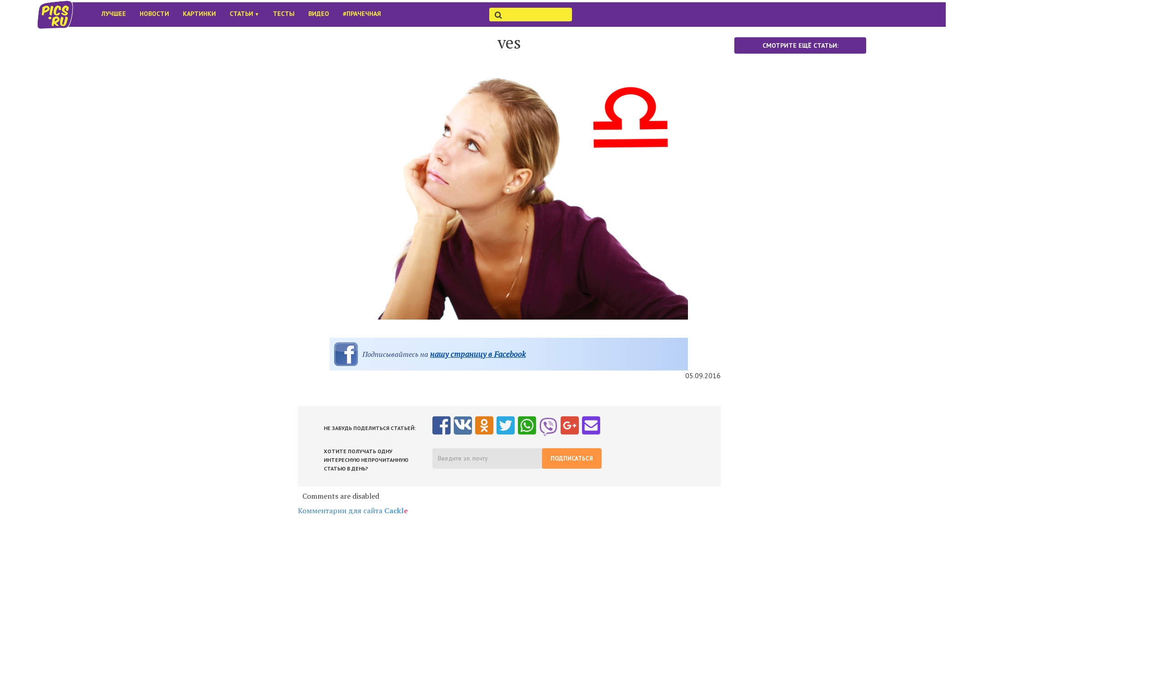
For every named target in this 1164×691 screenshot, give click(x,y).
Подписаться (572, 458)
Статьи (244, 14)
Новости (154, 14)
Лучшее (113, 14)
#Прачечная (362, 14)
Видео (318, 14)
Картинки (199, 14)
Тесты (284, 14)
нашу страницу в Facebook (478, 354)
